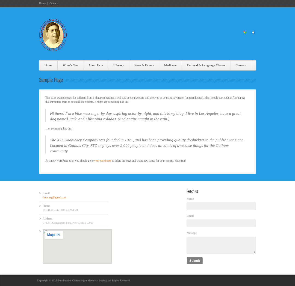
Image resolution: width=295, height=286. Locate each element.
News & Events (144, 65)
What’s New (70, 65)
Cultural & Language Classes (206, 65)
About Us (95, 65)
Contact (54, 3)
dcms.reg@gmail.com (54, 197)
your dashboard (102, 160)
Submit (194, 260)
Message (192, 233)
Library (118, 65)
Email (190, 215)
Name (190, 198)
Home (42, 3)
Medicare (170, 65)
